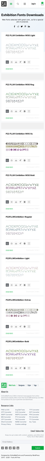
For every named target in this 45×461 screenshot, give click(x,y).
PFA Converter (34, 414)
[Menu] (24, 4)
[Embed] (24, 62)
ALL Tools (32, 422)
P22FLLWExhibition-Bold (17, 341)
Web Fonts (12, 385)
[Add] (7, 62)
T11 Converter (34, 419)
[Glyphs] (20, 62)
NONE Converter (20, 422)
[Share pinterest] (26, 26)
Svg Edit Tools (20, 410)
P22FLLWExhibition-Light (17, 258)
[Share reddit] (19, 26)
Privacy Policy (6, 424)
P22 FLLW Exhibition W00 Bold (20, 175)
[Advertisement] (23, 76)
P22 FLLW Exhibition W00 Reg (20, 84)
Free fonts (4, 4)
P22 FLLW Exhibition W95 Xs (19, 133)
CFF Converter (6, 419)
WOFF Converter (6, 414)
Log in (33, 4)
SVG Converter (20, 412)
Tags (35, 385)
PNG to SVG (5, 410)
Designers (21, 385)
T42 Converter (20, 419)
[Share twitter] (22, 26)
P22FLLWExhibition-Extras (18, 300)
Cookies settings (20, 424)
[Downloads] (16, 62)
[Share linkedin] (30, 26)
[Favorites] (11, 62)
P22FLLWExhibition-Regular (19, 217)
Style (29, 385)
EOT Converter (34, 412)
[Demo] (28, 62)
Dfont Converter (6, 422)
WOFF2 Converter (21, 414)
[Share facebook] (15, 26)
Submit (37, 448)
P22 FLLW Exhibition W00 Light (20, 35)
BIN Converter (6, 417)
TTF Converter (34, 410)
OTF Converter (6, 412)
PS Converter (33, 417)
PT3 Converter (20, 417)
